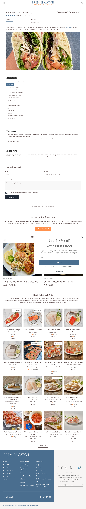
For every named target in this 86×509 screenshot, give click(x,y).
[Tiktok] (44, 497)
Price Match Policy (25, 476)
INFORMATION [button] (24, 462)
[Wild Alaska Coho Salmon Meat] (33, 420)
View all (43, 446)
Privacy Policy (33, 505)
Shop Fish (6, 468)
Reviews (22, 482)
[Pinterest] (47, 497)
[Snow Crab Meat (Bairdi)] (73, 420)
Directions (11, 131)
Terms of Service (23, 505)
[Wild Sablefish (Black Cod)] (12, 350)
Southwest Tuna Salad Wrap (19, 12)
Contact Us (23, 473)
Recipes (38, 468)
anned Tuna (68, 27)
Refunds (22, 479)
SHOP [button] (5, 462)
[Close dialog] (82, 237)
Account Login (24, 465)
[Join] (81, 484)
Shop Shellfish (8, 474)
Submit (59, 262)
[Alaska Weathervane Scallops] (73, 385)
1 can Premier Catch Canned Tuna (17, 82)
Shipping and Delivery (27, 485)
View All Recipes (43, 229)
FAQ (37, 465)
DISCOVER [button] (39, 462)
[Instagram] (50, 497)
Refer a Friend (40, 471)
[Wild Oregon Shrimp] (53, 420)
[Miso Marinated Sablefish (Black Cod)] (12, 385)
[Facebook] (41, 497)
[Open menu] (5, 3)
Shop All (6, 465)
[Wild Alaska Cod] (33, 385)
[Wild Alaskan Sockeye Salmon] (73, 318)
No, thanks (59, 271)
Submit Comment (12, 197)
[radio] (7, 15)
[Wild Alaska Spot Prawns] (12, 420)
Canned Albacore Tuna (15, 156)
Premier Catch (9, 505)
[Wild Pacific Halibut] (53, 318)
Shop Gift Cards (8, 471)
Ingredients (11, 77)
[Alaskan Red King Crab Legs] (73, 350)
